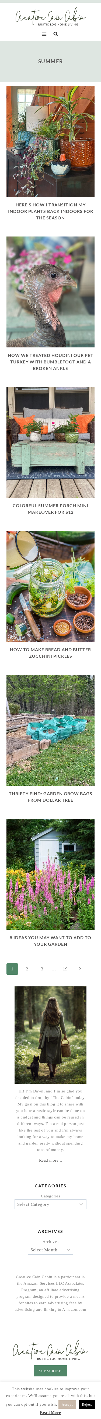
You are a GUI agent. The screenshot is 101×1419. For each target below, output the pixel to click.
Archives (51, 1241)
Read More (50, 1412)
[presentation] (50, 141)
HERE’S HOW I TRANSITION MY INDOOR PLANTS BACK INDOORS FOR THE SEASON (50, 211)
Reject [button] (87, 1404)
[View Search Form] (56, 34)
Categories (50, 1196)
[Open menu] (45, 34)
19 (65, 968)
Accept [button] (67, 1404)
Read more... (50, 1160)
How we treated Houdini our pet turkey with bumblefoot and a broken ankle (50, 362)
